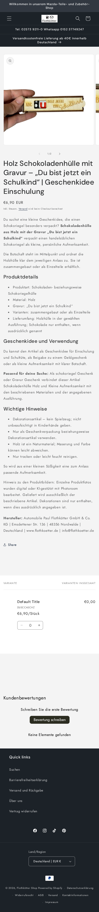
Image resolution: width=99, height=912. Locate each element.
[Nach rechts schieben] (60, 154)
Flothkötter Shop (27, 888)
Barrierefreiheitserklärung (28, 780)
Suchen (14, 769)
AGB (41, 895)
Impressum (51, 902)
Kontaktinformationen (75, 895)
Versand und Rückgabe (26, 790)
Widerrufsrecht (24, 895)
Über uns (16, 800)
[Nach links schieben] (39, 154)
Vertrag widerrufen (23, 811)
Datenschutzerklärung (80, 888)
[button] (9, 18)
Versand (23, 208)
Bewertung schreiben (50, 719)
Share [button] (12, 544)
